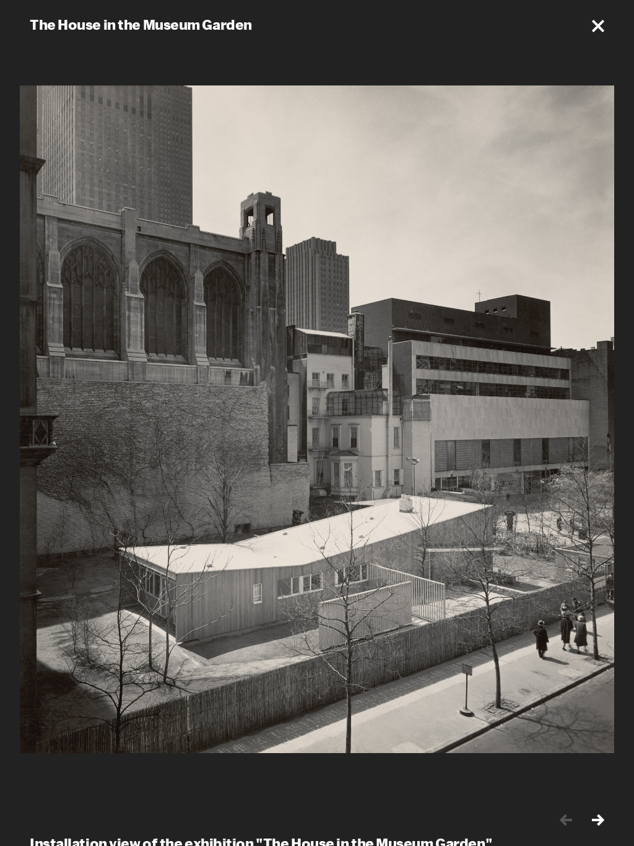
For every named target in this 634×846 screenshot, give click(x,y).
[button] (598, 26)
